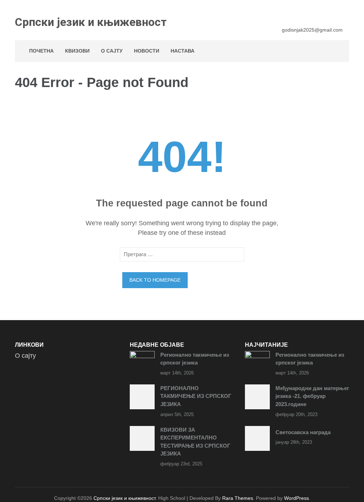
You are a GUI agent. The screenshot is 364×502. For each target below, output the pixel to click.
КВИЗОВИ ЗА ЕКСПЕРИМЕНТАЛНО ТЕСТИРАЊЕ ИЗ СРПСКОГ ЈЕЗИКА (195, 442)
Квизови (77, 51)
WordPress (296, 498)
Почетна (41, 51)
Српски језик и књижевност (91, 22)
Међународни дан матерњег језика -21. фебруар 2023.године (312, 396)
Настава (182, 51)
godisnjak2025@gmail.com (312, 30)
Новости (146, 51)
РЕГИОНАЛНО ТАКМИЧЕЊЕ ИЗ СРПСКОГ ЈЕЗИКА (195, 396)
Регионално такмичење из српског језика (194, 359)
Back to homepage (155, 280)
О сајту (112, 51)
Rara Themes (237, 498)
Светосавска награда (303, 432)
